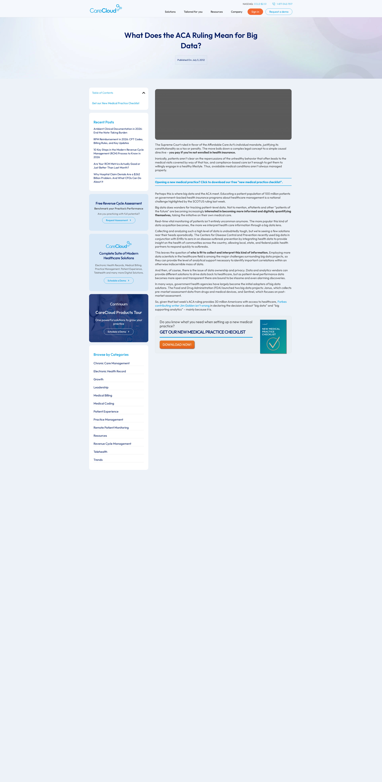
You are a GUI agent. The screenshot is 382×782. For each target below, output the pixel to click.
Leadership (101, 387)
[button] (143, 92)
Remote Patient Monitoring (111, 427)
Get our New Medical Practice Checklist (115, 103)
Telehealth (100, 451)
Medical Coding (104, 403)
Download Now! (177, 345)
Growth (98, 379)
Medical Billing (103, 395)
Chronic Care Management (112, 363)
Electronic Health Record (110, 371)
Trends (98, 460)
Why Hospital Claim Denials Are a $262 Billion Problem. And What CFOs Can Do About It (117, 178)
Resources (100, 435)
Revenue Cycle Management (112, 443)
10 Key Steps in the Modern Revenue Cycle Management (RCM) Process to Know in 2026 (119, 153)
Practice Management (108, 419)
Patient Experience (106, 411)
